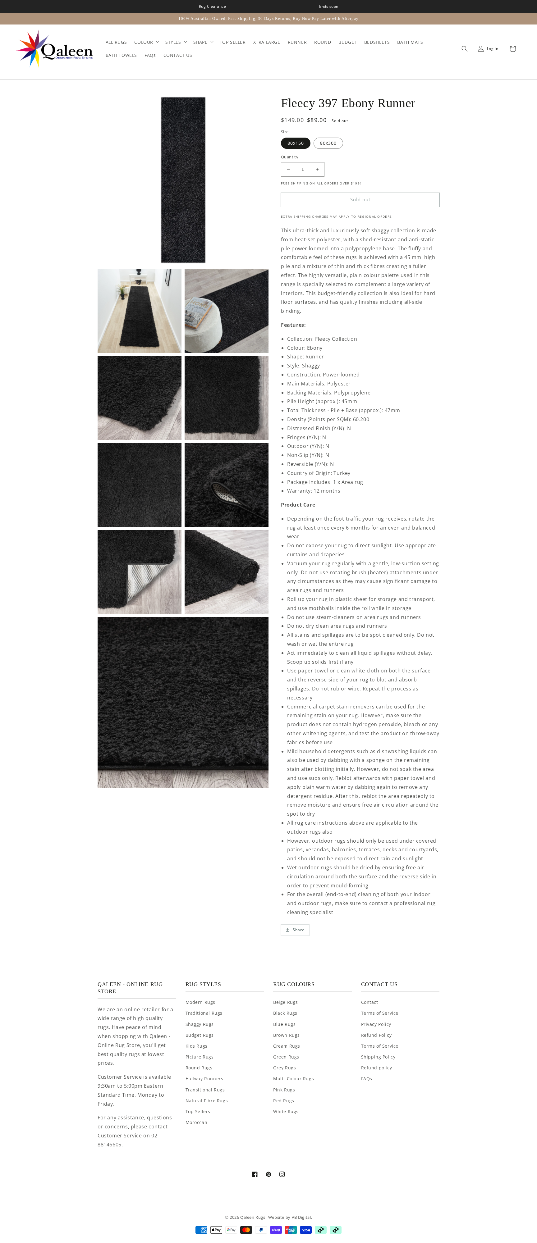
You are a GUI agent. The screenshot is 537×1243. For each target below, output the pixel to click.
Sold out (360, 199)
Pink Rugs (284, 1090)
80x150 (295, 143)
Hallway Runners (204, 1078)
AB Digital (301, 1217)
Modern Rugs (201, 1002)
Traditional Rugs (204, 1013)
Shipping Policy (378, 1057)
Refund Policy (376, 1035)
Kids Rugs (197, 1046)
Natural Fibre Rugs (207, 1101)
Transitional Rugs (205, 1090)
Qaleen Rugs (252, 1217)
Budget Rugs (200, 1035)
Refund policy (376, 1068)
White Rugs (286, 1111)
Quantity (289, 157)
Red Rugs (283, 1101)
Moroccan (197, 1122)
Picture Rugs (200, 1057)
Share (299, 929)
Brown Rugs (286, 1035)
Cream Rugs (286, 1046)
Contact (369, 1002)
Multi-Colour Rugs (293, 1078)
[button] (463, 49)
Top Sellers (198, 1111)
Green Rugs (286, 1057)
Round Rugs (199, 1068)
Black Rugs (285, 1013)
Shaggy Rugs (200, 1024)
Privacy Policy (376, 1024)
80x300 (328, 143)
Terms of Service (380, 1013)
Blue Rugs (284, 1024)
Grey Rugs (284, 1068)
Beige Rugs (285, 1002)
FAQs (366, 1078)
